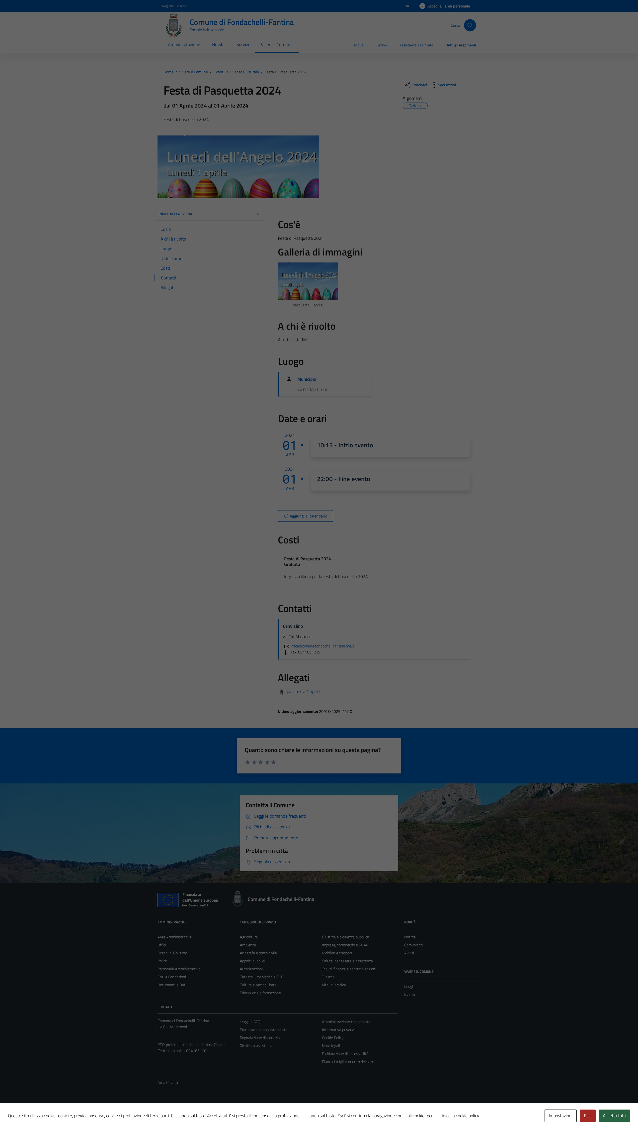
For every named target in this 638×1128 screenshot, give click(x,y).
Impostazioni (560, 1115)
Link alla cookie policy (459, 1115)
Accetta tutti (614, 1115)
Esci (587, 1115)
